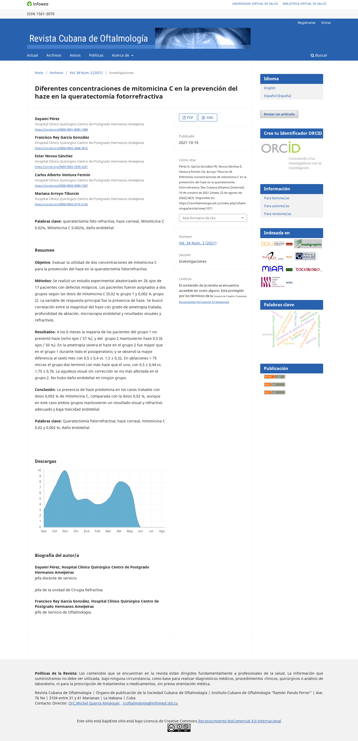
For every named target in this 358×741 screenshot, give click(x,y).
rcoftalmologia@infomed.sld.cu (150, 703)
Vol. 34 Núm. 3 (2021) (86, 72)
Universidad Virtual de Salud (255, 4)
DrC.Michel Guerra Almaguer (94, 703)
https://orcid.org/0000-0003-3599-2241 (61, 167)
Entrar (326, 22)
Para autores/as (276, 205)
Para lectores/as (276, 198)
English (269, 87)
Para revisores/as (277, 213)
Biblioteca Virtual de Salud (304, 4)
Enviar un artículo (279, 114)
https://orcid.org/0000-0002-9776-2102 (61, 204)
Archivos (53, 55)
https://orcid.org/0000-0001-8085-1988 (61, 129)
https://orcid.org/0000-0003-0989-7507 (61, 185)
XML (210, 117)
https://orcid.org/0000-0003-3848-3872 (61, 148)
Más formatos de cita (199, 218)
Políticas (96, 55)
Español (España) (277, 95)
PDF (189, 117)
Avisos (75, 55)
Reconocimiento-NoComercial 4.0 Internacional (204, 301)
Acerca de (121, 55)
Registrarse (306, 22)
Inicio (39, 72)
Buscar (320, 55)
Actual (32, 55)
